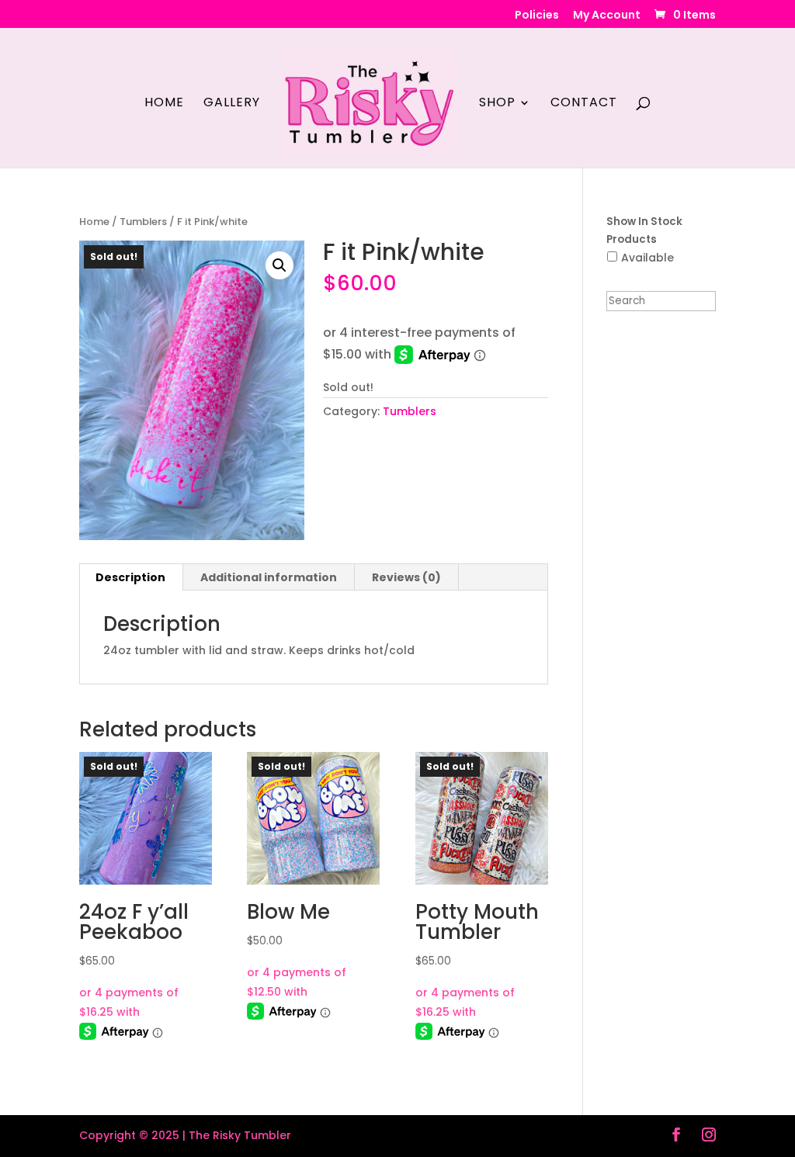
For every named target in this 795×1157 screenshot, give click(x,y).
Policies (537, 16)
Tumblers (143, 221)
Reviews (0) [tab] (406, 577)
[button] (279, 265)
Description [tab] (130, 577)
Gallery (231, 104)
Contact (583, 104)
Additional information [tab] (268, 577)
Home (164, 104)
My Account (607, 16)
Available (647, 257)
